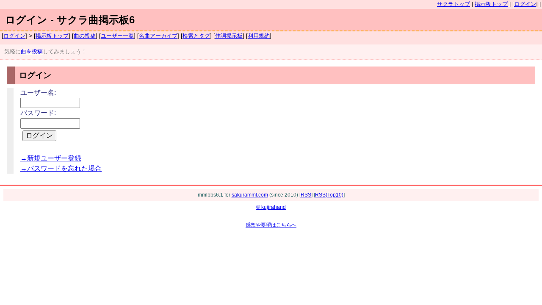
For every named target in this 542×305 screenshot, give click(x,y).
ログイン (525, 4)
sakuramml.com (250, 195)
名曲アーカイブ (158, 36)
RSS (306, 195)
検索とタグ (196, 36)
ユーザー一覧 (117, 36)
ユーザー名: (38, 92)
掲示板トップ (491, 4)
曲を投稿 (32, 51)
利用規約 (259, 36)
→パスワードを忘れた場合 (61, 168)
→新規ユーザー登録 (50, 158)
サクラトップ (453, 4)
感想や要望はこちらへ (271, 225)
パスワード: (38, 112)
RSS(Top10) (329, 195)
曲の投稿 (85, 36)
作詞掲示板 (229, 36)
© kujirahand (271, 207)
